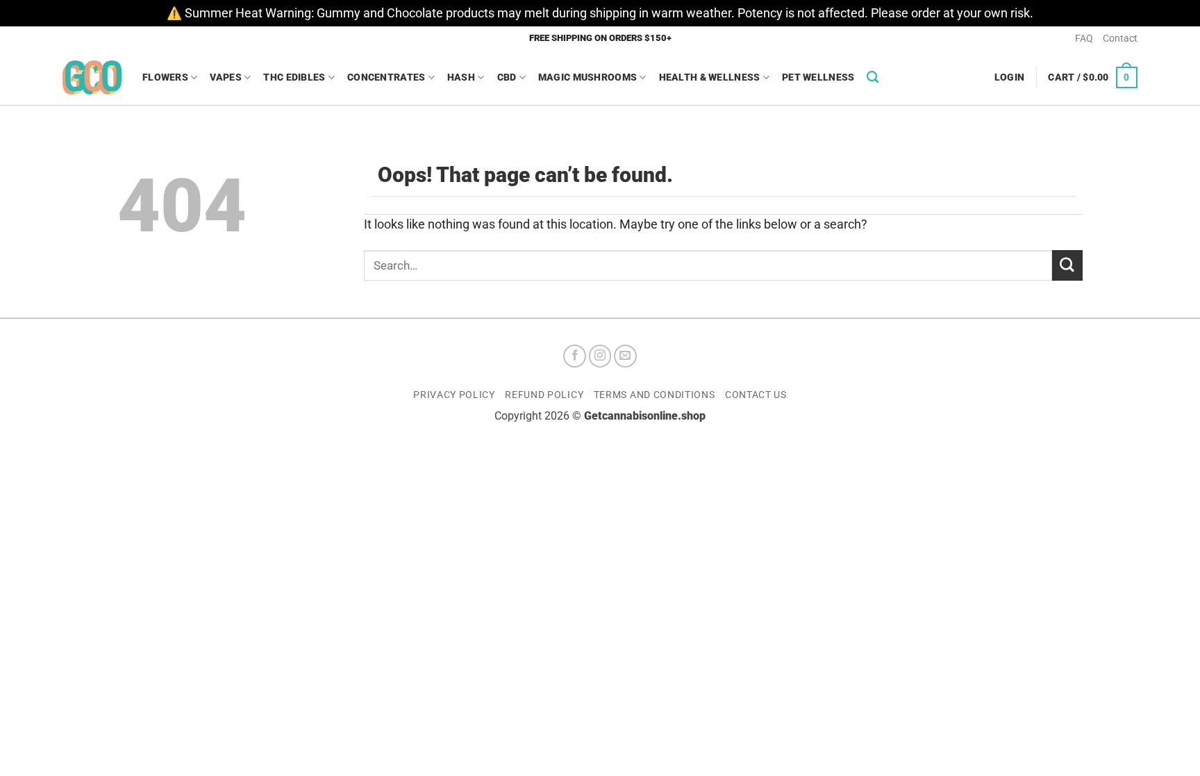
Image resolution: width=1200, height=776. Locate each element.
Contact (1120, 38)
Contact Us (756, 394)
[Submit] (1067, 265)
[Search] (872, 77)
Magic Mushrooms (587, 77)
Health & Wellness (709, 77)
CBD (507, 77)
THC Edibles (294, 77)
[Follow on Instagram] (600, 356)
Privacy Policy (454, 394)
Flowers (165, 77)
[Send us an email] (625, 356)
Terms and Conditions (654, 394)
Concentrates (386, 77)
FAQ (1084, 38)
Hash (461, 77)
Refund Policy (544, 394)
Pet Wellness (818, 77)
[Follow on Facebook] (574, 356)
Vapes (225, 77)
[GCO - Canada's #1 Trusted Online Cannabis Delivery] (92, 77)
